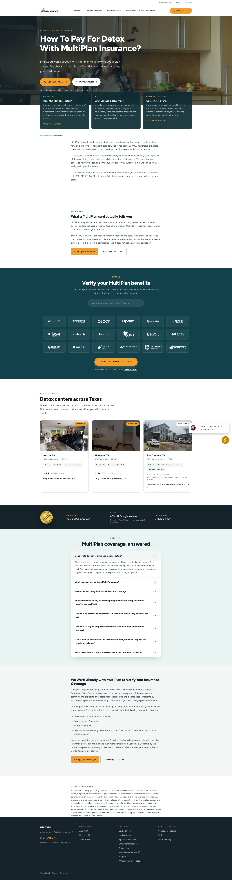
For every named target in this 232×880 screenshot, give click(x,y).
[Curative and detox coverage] (153, 321)
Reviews (189, 3)
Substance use (112, 10)
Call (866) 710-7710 (57, 81)
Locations (129, 10)
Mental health (93, 10)
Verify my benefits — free (116, 362)
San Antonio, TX (86, 839)
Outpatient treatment (128, 844)
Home (42, 136)
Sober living (124, 848)
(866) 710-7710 (182, 10)
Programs (77, 10)
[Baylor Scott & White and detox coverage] (128, 347)
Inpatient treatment (128, 839)
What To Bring (164, 839)
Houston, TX (84, 835)
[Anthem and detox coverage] (79, 334)
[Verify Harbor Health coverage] (54, 321)
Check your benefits (53, 124)
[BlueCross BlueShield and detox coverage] (177, 334)
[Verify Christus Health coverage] (103, 347)
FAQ (160, 835)
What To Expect (165, 3)
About (178, 3)
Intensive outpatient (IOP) (130, 852)
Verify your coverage (85, 759)
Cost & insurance (147, 10)
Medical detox (125, 835)
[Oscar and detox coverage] (103, 321)
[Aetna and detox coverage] (79, 347)
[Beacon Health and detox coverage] (54, 347)
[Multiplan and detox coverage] (103, 334)
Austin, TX (83, 831)
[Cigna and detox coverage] (128, 334)
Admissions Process (167, 831)
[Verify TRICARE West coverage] (177, 347)
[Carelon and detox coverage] (177, 321)
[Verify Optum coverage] (128, 321)
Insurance (50, 136)
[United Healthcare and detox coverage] (153, 334)
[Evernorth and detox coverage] (79, 321)
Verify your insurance (86, 81)
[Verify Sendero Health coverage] (153, 347)
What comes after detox (130, 861)
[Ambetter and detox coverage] (54, 334)
